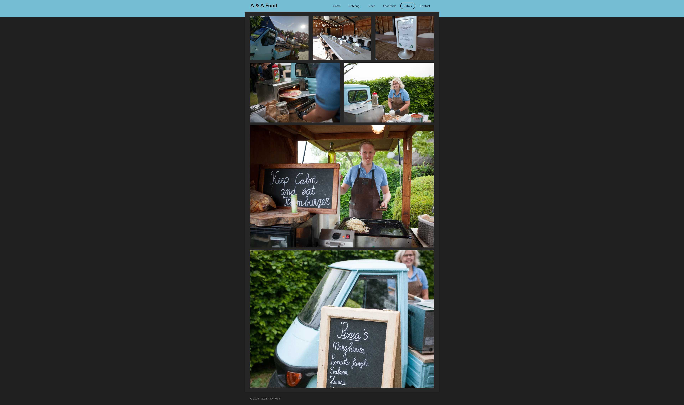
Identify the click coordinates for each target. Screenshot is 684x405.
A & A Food (263, 5)
